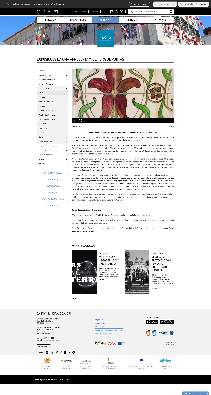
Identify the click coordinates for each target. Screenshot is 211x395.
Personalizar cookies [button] (139, 4)
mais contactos (43, 346)
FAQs (44, 11)
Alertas (49, 11)
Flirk (73, 352)
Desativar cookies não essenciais (193, 4)
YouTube (69, 353)
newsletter (95, 12)
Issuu (65, 352)
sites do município (81, 12)
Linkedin (111, 11)
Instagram (116, 11)
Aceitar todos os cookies (165, 4)
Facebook (125, 11)
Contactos (56, 11)
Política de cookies (57, 4)
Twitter (121, 11)
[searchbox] (151, 11)
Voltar (77, 299)
